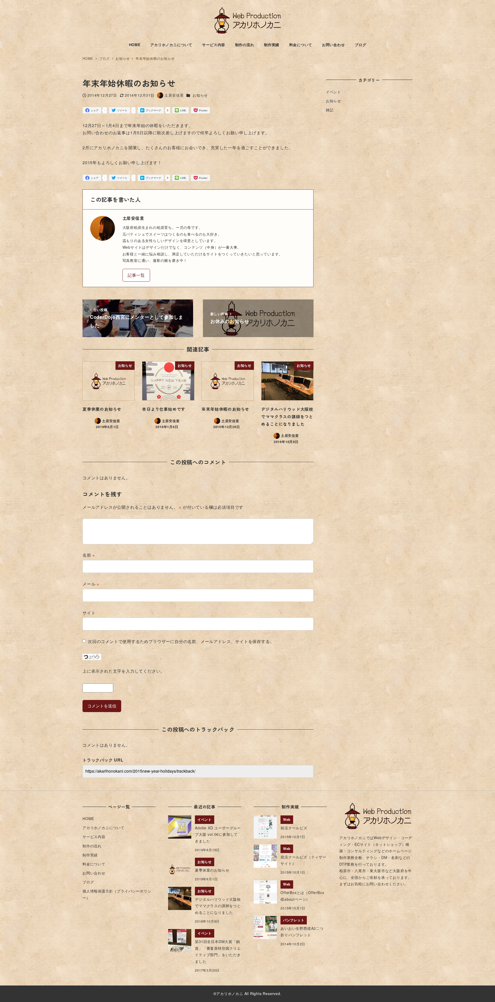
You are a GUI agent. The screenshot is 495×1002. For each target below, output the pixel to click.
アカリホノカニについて (103, 827)
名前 (88, 555)
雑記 (330, 109)
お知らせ (200, 95)
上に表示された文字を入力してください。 (123, 671)
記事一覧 (136, 275)
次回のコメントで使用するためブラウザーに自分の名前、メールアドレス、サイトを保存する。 (181, 641)
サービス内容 (93, 836)
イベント (333, 91)
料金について (93, 863)
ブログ (88, 881)
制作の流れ (92, 845)
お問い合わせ (93, 872)
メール (90, 584)
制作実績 (90, 854)
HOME (88, 818)
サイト (88, 613)
